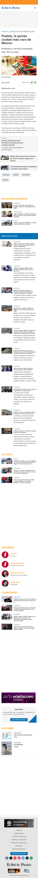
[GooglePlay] (31, 858)
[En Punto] (5, 554)
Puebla (15, 175)
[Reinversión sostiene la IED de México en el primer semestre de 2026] (6, 315)
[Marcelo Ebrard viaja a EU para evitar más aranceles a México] (6, 374)
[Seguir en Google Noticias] (35, 82)
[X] (10, 858)
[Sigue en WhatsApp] (31, 82)
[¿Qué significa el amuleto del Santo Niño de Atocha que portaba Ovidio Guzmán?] (6, 214)
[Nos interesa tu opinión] (19, 823)
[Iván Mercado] (5, 583)
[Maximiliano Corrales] (5, 573)
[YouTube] (14, 858)
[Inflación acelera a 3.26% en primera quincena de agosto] (6, 438)
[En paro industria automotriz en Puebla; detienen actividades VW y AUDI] (6, 205)
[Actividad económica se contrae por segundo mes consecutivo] (6, 396)
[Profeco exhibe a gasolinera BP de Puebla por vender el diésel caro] (6, 417)
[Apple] (27, 858)
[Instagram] (19, 858)
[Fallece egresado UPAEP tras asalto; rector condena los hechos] (6, 223)
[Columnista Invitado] (5, 564)
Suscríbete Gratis (19, 719)
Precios (5, 180)
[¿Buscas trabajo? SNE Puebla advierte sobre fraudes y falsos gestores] (6, 275)
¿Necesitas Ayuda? (19, 853)
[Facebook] (6, 858)
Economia (26, 175)
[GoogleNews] (23, 858)
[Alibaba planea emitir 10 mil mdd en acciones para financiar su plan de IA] (6, 599)
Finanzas (6, 175)
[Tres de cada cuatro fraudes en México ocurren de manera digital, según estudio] (6, 627)
